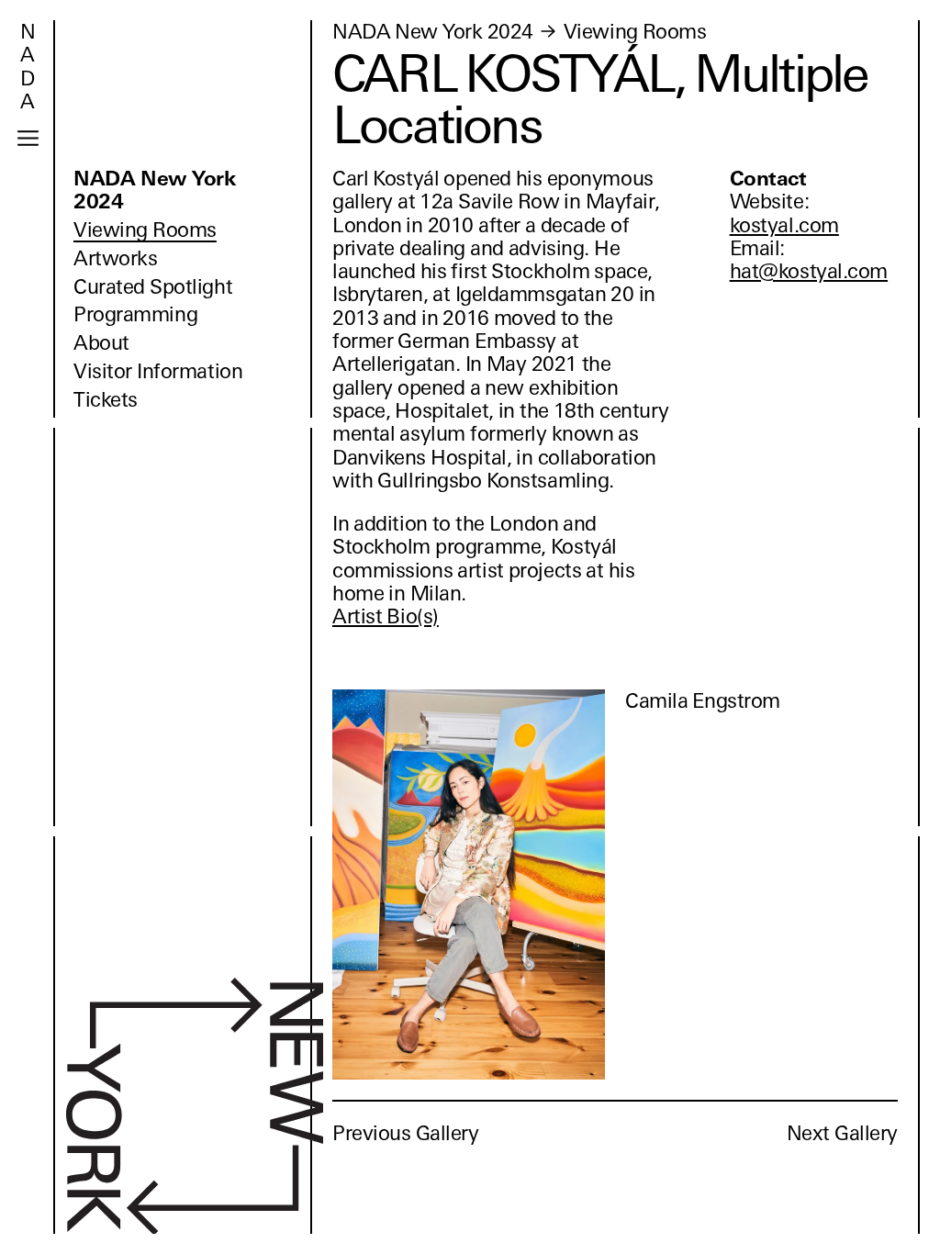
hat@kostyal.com (809, 271)
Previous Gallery (405, 1133)
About (101, 342)
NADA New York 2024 (154, 190)
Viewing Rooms (145, 229)
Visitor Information (157, 371)
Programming (135, 314)
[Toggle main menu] (28, 138)
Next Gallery (842, 1133)
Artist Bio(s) (385, 616)
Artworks (115, 258)
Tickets (105, 399)
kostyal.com (784, 225)
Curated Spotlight (152, 286)
